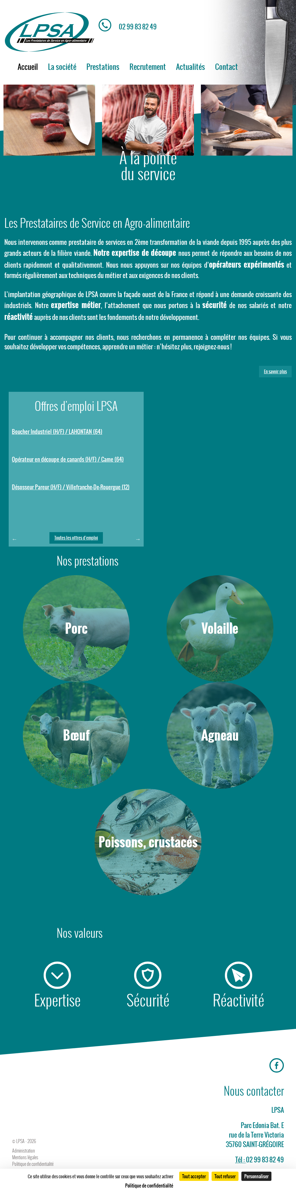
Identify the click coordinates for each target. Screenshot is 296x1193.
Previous (14, 538)
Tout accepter (194, 1176)
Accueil (28, 66)
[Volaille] (219, 679)
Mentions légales (25, 1157)
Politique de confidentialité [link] (149, 1185)
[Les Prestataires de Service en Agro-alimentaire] (49, 32)
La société (62, 66)
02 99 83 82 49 (138, 26)
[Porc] (76, 679)
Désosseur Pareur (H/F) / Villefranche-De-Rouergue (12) (71, 487)
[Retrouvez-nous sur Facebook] (276, 1066)
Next (138, 538)
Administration (23, 1150)
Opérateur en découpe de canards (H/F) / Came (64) (68, 459)
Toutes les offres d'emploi (76, 537)
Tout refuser (225, 1176)
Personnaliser (256, 1176)
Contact (226, 66)
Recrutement (148, 66)
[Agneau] (219, 786)
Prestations (102, 66)
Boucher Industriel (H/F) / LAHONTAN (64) (57, 432)
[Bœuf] (76, 786)
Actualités (190, 66)
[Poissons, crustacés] (148, 893)
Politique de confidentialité (32, 1164)
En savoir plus (275, 371)
